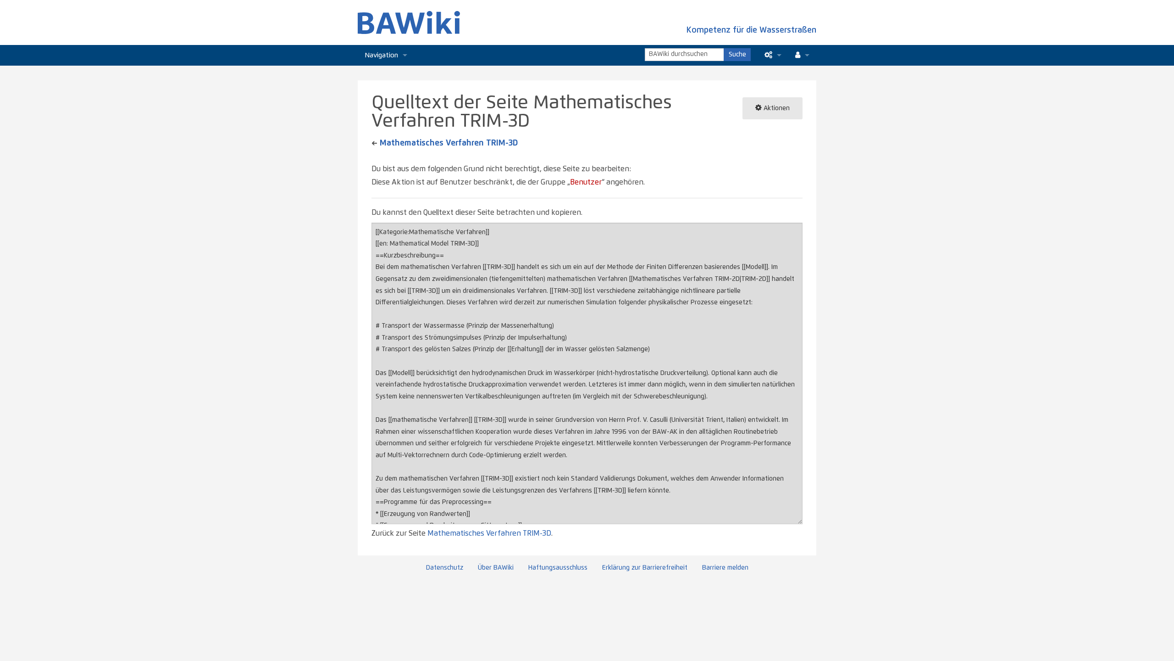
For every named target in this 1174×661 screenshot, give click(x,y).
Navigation (381, 55)
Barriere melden (725, 568)
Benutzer (586, 182)
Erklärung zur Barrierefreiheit (644, 568)
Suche (737, 54)
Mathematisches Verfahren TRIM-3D (449, 143)
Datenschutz (444, 568)
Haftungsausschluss (557, 568)
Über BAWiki (496, 568)
